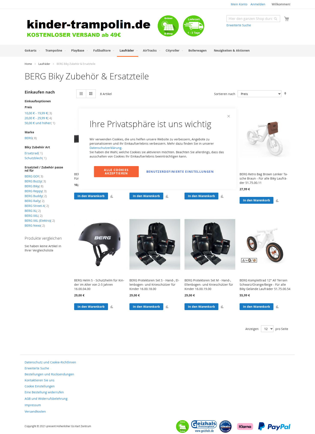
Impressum (33, 405)
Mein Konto (239, 4)
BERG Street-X (37, 206)
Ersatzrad (34, 153)
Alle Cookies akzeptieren (116, 171)
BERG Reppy (35, 191)
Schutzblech (35, 158)
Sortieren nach (224, 94)
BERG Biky (34, 186)
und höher (40, 123)
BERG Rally (34, 201)
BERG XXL (33, 216)
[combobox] (253, 18)
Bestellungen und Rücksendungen (49, 374)
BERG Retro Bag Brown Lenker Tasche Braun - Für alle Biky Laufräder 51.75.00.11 (264, 178)
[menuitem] (31, 50)
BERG (31, 138)
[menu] (157, 51)
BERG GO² (34, 176)
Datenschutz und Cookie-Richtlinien (50, 362)
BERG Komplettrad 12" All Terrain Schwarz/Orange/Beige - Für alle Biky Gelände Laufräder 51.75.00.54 (265, 284)
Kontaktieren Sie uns (39, 380)
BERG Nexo (35, 225)
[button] (277, 200)
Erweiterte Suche (238, 25)
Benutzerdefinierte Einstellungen (180, 171)
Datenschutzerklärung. (106, 148)
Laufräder (44, 63)
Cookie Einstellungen (40, 386)
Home (29, 63)
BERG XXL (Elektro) (40, 220)
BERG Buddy (36, 196)
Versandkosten (35, 411)
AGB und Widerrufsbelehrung (46, 399)
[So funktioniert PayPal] (274, 429)
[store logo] (91, 27)
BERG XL (33, 211)
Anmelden (257, 4)
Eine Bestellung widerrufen (44, 392)
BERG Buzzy (35, 181)
